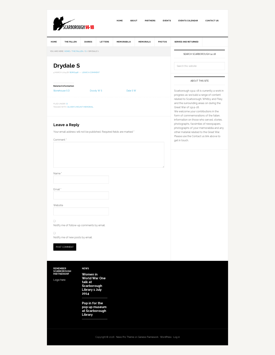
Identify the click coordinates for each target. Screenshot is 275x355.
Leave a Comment (91, 72)
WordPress (166, 337)
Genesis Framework (148, 337)
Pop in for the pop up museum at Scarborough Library (94, 309)
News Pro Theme (125, 337)
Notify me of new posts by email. (72, 237)
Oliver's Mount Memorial (80, 107)
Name (57, 173)
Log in (176, 337)
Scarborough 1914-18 (74, 23)
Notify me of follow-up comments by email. (79, 225)
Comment (60, 139)
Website (58, 205)
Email (57, 189)
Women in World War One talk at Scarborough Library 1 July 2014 (94, 283)
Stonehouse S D (61, 90)
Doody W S (96, 90)
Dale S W (131, 90)
